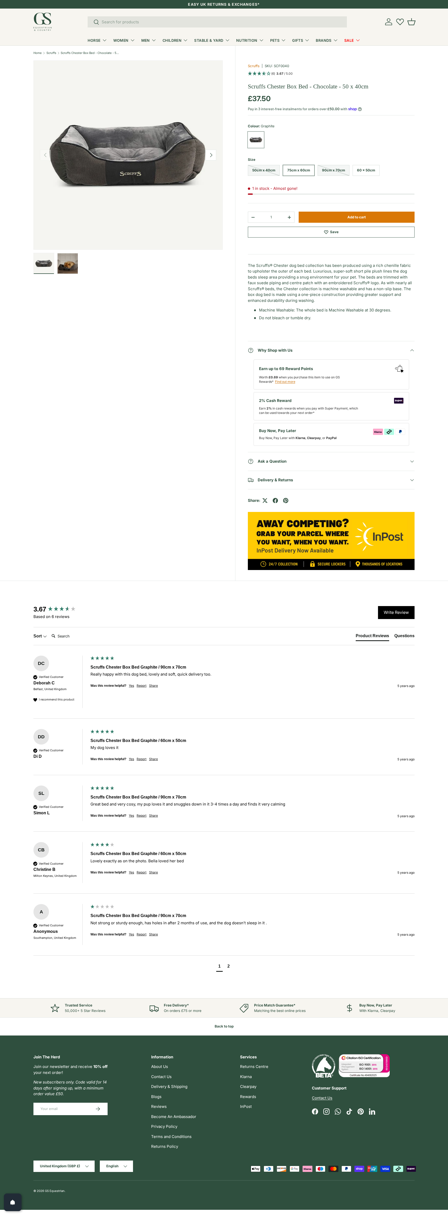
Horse (94, 40)
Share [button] (153, 686)
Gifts (297, 40)
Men (145, 40)
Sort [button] (38, 636)
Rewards (248, 1096)
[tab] (372, 637)
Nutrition (246, 40)
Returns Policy (164, 1146)
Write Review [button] (396, 612)
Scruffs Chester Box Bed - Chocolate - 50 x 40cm (90, 53)
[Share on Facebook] (275, 500)
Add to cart (356, 217)
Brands (324, 40)
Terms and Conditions (171, 1136)
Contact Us (161, 1076)
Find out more (285, 382)
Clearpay (248, 1086)
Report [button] (141, 686)
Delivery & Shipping (169, 1086)
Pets (275, 40)
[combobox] (217, 21)
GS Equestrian (55, 1191)
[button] (411, 21)
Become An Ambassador (173, 1116)
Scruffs (51, 53)
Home (37, 53)
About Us (159, 1066)
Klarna (246, 1076)
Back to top (224, 1026)
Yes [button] (131, 686)
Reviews (159, 1106)
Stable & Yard (208, 40)
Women (121, 40)
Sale (349, 40)
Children (172, 40)
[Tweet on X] (265, 500)
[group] (60, 609)
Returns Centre (254, 1066)
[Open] (13, 1202)
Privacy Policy (164, 1126)
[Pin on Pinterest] (286, 500)
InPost (246, 1106)
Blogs (156, 1096)
